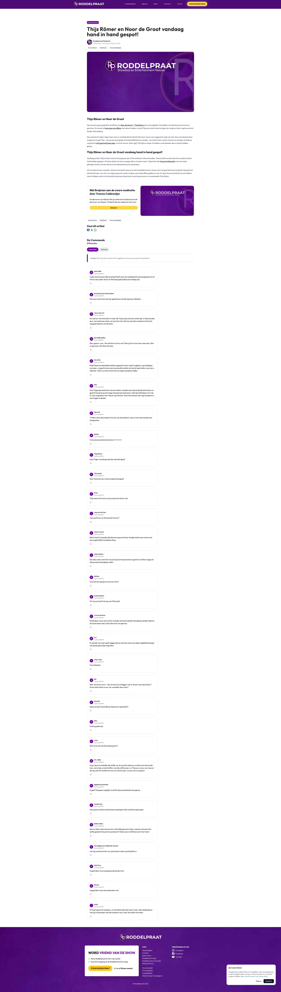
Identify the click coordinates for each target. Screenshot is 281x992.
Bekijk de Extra (148, 963)
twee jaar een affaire (113, 128)
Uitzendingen (130, 4)
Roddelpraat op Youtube (151, 961)
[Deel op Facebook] (88, 230)
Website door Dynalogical (152, 976)
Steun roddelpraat (100, 968)
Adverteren (146, 955)
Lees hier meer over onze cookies (256, 976)
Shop (156, 4)
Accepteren (268, 981)
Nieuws (144, 4)
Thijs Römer (103, 48)
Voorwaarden (147, 968)
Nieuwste (104, 249)
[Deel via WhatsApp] (95, 230)
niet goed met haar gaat (105, 143)
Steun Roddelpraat (197, 4)
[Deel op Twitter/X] (91, 230)
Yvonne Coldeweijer (115, 48)
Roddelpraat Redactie (101, 41)
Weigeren (258, 981)
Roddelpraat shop (149, 958)
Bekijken (113, 208)
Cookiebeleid (147, 973)
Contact (167, 4)
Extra (179, 4)
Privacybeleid (147, 970)
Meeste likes (93, 249)
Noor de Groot (92, 48)
